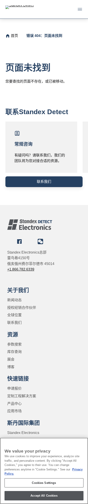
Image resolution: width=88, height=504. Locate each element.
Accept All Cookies (43, 495)
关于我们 (18, 290)
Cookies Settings (44, 483)
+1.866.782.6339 (20, 269)
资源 (12, 334)
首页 (14, 36)
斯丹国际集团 (23, 423)
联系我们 (44, 182)
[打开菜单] (80, 9)
